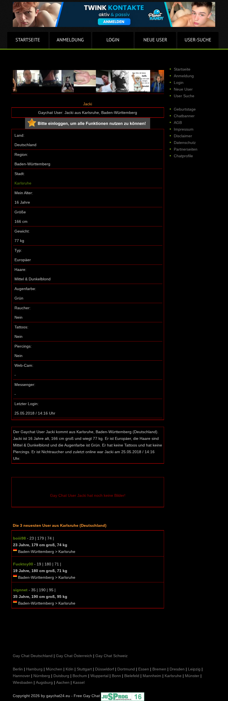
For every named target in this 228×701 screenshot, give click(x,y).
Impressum (184, 129)
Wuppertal (99, 675)
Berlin (18, 669)
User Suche (184, 96)
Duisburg (61, 675)
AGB (178, 122)
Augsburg (44, 682)
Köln (69, 669)
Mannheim (152, 675)
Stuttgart (84, 669)
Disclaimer (183, 136)
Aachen (63, 682)
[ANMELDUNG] (70, 40)
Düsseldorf (104, 669)
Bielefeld (131, 675)
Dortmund (126, 669)
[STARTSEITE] (27, 40)
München (54, 669)
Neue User (183, 89)
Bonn (116, 675)
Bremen (159, 669)
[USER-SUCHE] (198, 40)
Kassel (79, 682)
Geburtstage (185, 109)
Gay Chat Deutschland (33, 655)
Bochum (80, 675)
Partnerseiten (185, 149)
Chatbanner (184, 116)
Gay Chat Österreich (74, 655)
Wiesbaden (23, 682)
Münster (192, 675)
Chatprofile (183, 156)
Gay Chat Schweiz (111, 655)
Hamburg (34, 669)
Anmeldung (184, 76)
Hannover (21, 675)
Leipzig (194, 669)
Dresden (177, 669)
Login (179, 82)
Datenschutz (185, 142)
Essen (143, 669)
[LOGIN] (112, 40)
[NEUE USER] (155, 40)
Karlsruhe (22, 183)
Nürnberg (41, 675)
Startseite (182, 69)
